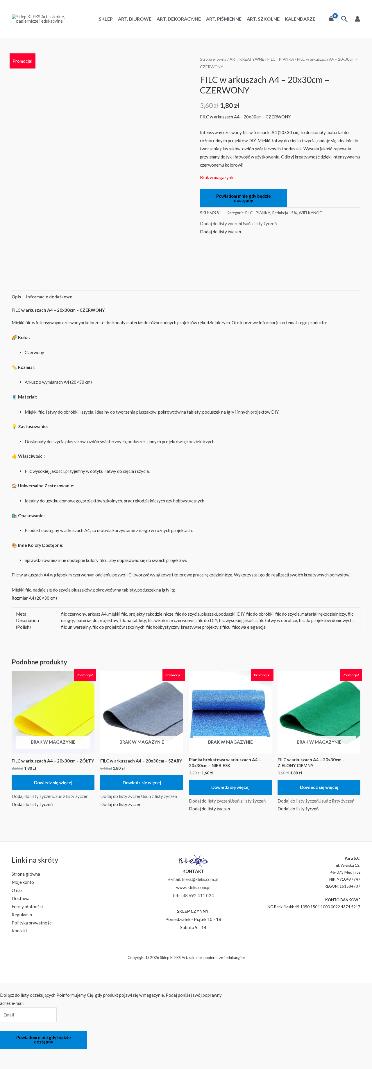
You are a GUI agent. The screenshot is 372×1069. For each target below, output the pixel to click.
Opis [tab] (16, 296)
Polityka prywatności (32, 922)
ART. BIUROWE (134, 18)
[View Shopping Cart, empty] (331, 18)
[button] (238, 223)
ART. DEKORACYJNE (179, 18)
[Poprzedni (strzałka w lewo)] (7, 1064)
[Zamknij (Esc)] (53, 1054)
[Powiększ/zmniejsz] (7, 1054)
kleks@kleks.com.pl (200, 879)
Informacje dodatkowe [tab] (49, 296)
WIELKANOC (310, 212)
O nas (17, 890)
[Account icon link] (357, 19)
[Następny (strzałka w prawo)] (22, 1064)
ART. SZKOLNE (263, 18)
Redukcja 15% (284, 212)
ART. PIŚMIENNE (224, 18)
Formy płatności (27, 906)
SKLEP (106, 18)
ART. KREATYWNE (247, 59)
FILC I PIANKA (280, 59)
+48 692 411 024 (197, 895)
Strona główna (213, 59)
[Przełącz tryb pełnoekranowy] (22, 1054)
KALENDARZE (300, 18)
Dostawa (20, 898)
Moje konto (23, 882)
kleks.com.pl (199, 887)
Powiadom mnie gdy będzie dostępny (243, 198)
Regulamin (22, 914)
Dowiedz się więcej (53, 782)
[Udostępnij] (38, 1054)
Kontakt (19, 930)
